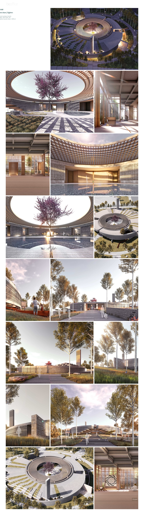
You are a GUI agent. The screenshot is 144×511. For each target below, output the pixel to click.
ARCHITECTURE (12, 6)
